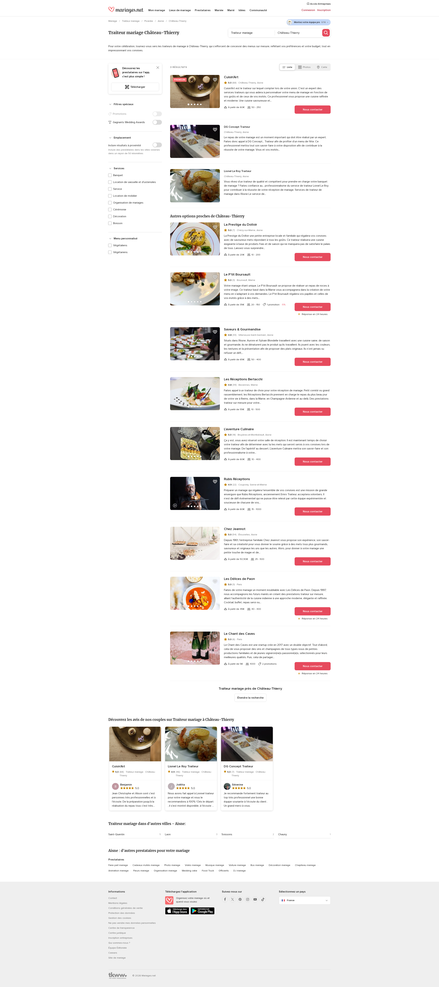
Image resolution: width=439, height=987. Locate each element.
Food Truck (208, 870)
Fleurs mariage (141, 870)
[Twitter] (232, 899)
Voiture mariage (237, 865)
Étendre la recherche (250, 697)
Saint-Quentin (116, 834)
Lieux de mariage (180, 10)
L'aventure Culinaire (239, 429)
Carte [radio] (324, 67)
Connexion (308, 10)
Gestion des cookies (119, 918)
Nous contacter (313, 109)
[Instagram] (248, 899)
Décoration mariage (279, 865)
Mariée (219, 10)
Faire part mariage (118, 865)
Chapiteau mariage (305, 865)
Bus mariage (257, 865)
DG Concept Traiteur (237, 127)
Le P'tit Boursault (237, 274)
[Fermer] (158, 67)
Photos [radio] (307, 67)
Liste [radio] (289, 67)
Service (117, 189)
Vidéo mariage (193, 865)
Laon (168, 834)
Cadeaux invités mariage (146, 865)
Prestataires (203, 10)
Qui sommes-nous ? (119, 942)
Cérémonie (119, 209)
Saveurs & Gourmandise (242, 329)
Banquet (118, 175)
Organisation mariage (165, 870)
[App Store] (177, 913)
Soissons (227, 834)
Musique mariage (214, 865)
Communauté (258, 10)
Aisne (161, 21)
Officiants (224, 870)
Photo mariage (172, 865)
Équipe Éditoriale (117, 947)
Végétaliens (120, 245)
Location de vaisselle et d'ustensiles (134, 182)
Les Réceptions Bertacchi (243, 379)
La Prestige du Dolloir (240, 225)
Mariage (113, 21)
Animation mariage (118, 870)
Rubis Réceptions (237, 479)
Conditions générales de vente (125, 908)
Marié (230, 10)
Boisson (117, 223)
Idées (242, 10)
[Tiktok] (263, 899)
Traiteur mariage (131, 21)
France (290, 900)
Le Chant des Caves (239, 634)
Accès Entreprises (320, 3)
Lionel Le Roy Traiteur (237, 171)
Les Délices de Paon (239, 579)
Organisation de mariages (128, 202)
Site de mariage (117, 957)
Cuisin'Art (231, 77)
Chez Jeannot (234, 529)
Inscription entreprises (120, 937)
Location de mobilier (125, 196)
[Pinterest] (240, 899)
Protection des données (121, 913)
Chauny (282, 834)
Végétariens (120, 252)
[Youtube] (255, 899)
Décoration (119, 216)
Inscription (324, 10)
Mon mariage (156, 10)
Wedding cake (189, 870)
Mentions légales (117, 903)
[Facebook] (225, 899)
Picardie (149, 21)
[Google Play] (203, 913)
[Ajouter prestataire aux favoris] (215, 79)
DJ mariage (239, 870)
